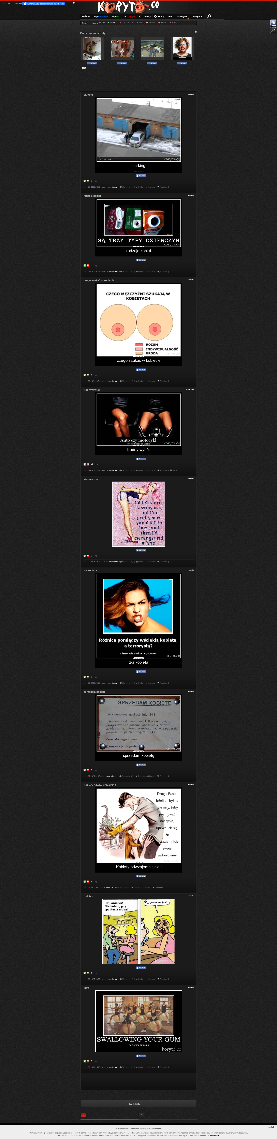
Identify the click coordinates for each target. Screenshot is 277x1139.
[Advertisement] (138, 79)
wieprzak (109, 888)
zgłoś (175, 470)
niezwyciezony (112, 187)
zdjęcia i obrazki (127, 22)
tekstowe (152, 22)
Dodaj (161, 16)
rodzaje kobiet (92, 195)
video (141, 22)
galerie (174, 22)
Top (101, 16)
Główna (86, 16)
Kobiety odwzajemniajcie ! (100, 785)
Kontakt (95, 23)
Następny (134, 1103)
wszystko (113, 22)
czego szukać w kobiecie (99, 280)
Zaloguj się (6, 3)
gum (86, 988)
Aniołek (88, 896)
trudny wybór (92, 390)
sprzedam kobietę (94, 691)
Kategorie (197, 16)
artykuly (163, 22)
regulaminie (214, 1136)
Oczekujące (182, 17)
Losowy (147, 16)
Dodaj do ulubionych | (147, 187)
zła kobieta (90, 570)
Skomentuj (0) (127, 187)
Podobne (163, 187)
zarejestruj (18, 3)
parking (88, 94)
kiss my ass (91, 479)
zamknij (271, 1127)
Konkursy (85, 23)
